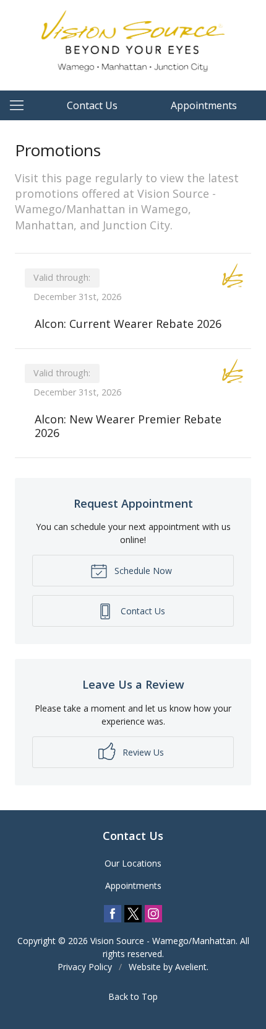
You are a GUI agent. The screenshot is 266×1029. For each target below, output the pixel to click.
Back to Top (133, 996)
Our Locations (133, 863)
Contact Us (92, 105)
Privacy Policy (85, 967)
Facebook (112, 913)
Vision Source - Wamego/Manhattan (163, 941)
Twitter (133, 913)
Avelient (191, 967)
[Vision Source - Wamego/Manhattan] (133, 43)
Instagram (153, 913)
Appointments (204, 105)
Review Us (142, 752)
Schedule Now (142, 570)
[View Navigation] (21, 105)
